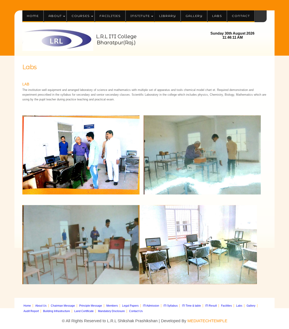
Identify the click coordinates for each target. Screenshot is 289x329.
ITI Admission (151, 305)
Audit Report (31, 311)
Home (33, 16)
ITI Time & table (191, 305)
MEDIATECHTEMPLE (207, 321)
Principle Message (90, 305)
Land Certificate (84, 311)
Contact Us (136, 311)
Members (112, 305)
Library (167, 16)
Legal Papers (130, 305)
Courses (81, 16)
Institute (140, 16)
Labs (217, 16)
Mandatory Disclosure (111, 311)
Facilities (110, 16)
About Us (41, 305)
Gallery (194, 16)
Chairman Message (63, 305)
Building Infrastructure (56, 311)
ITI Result (211, 305)
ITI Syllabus (170, 305)
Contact (241, 16)
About (55, 16)
